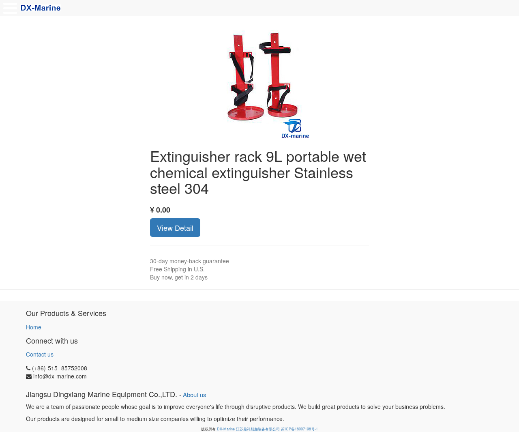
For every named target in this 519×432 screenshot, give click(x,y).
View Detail (175, 227)
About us (194, 394)
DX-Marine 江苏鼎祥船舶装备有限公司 (248, 429)
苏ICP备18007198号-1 (299, 429)
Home (33, 327)
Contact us (40, 354)
